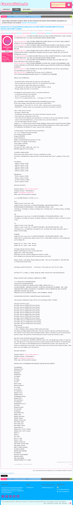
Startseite (6, 9)
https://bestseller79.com (20, 36)
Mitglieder (26, 9)
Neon (45, 503)
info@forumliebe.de (64, 489)
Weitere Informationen (29, 23)
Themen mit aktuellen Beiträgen (21, 13)
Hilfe (60, 503)
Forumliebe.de (30, 487)
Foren (16, 9)
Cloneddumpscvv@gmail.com (26, 192)
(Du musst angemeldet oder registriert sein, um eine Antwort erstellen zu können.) (52, 470)
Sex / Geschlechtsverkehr (19, 30)
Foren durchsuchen (6, 13)
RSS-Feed (70, 503)
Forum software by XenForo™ (15, 501)
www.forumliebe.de (63, 491)
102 (11, 56)
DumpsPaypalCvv (39, 30)
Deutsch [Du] (50, 503)
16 (11, 59)
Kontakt (56, 503)
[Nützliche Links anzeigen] (71, 17)
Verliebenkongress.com (48, 487)
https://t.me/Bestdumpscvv (32, 189)
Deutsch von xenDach (38, 501)
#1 (70, 464)
